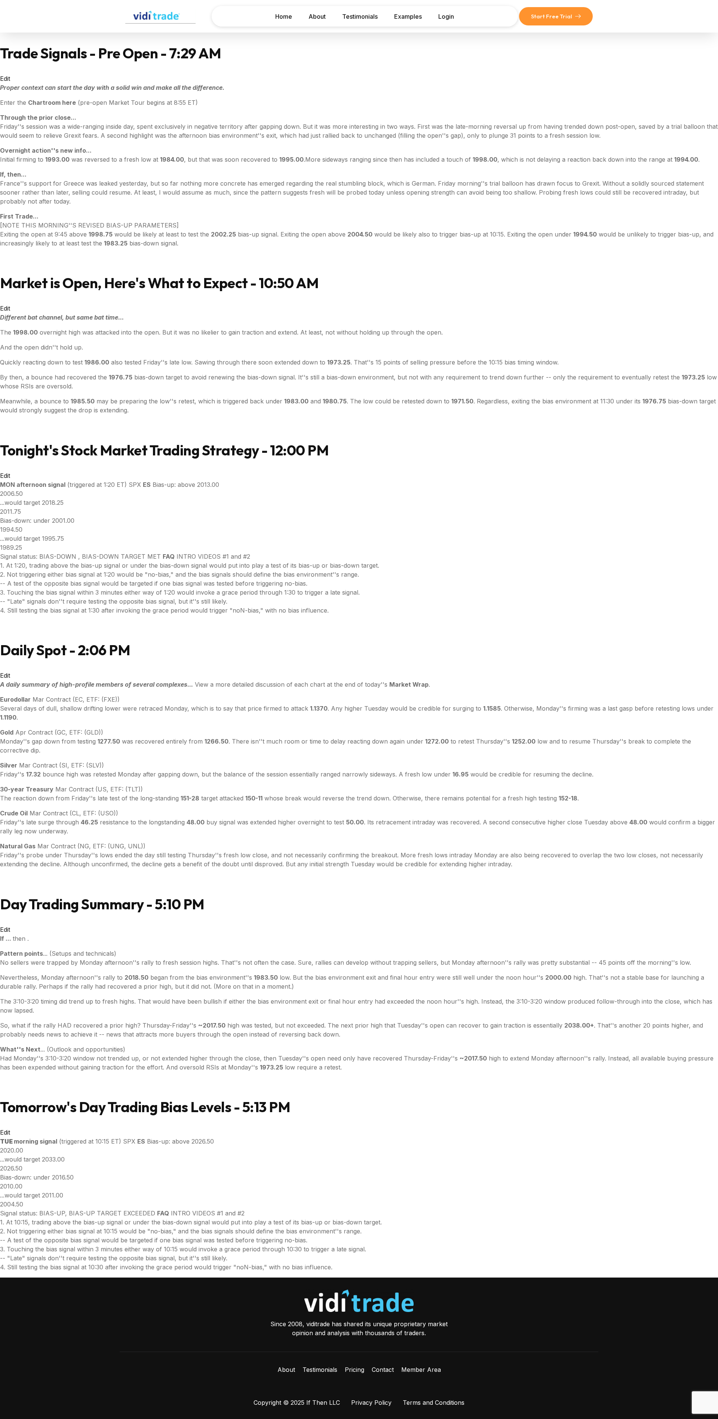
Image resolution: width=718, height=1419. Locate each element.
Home (283, 16)
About (317, 16)
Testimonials (360, 16)
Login (446, 16)
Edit (5, 78)
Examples (408, 16)
